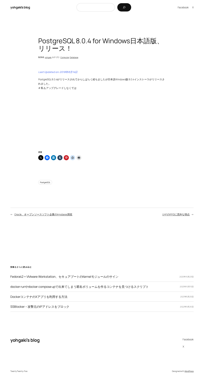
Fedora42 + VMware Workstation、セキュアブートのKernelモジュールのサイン (64, 276)
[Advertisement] (102, 124)
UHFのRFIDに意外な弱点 (176, 214)
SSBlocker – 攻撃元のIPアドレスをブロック (39, 306)
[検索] (124, 7)
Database (74, 57)
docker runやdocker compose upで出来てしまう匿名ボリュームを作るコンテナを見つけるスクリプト (79, 286)
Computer (64, 57)
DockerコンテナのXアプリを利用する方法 (38, 296)
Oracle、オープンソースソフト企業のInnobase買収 (43, 214)
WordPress (189, 371)
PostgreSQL (45, 182)
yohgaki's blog (20, 7)
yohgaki (48, 57)
